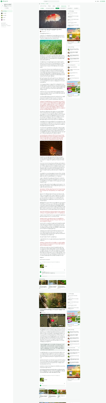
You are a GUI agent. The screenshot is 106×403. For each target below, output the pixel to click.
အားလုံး (79, 347)
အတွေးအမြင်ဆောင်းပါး (77, 8)
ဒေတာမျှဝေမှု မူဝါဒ (9, 25)
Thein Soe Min (44, 312)
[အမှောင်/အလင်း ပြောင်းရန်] (95, 1)
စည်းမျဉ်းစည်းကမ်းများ (3, 25)
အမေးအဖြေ (4, 13)
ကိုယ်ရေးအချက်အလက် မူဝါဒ (4, 24)
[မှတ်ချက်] (43, 383)
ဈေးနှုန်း (4, 19)
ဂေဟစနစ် (47, 3)
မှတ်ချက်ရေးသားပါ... (44, 276)
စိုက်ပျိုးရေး (49, 6)
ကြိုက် (42, 274)
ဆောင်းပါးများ (5, 11)
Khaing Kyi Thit (44, 31)
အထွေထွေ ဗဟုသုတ (63, 6)
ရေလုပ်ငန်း (58, 6)
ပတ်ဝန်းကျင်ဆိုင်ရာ (70, 8)
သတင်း (69, 6)
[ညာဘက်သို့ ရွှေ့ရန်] (79, 8)
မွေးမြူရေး (53, 6)
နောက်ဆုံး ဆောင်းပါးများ (43, 6)
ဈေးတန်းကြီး (4, 15)
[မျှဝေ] (64, 270)
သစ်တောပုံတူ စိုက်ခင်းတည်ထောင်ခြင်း (50, 8)
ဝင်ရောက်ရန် (7, 8)
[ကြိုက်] (41, 383)
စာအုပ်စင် (4, 17)
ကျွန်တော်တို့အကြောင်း (3, 23)
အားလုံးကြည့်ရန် (42, 8)
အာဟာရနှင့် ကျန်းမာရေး (63, 8)
